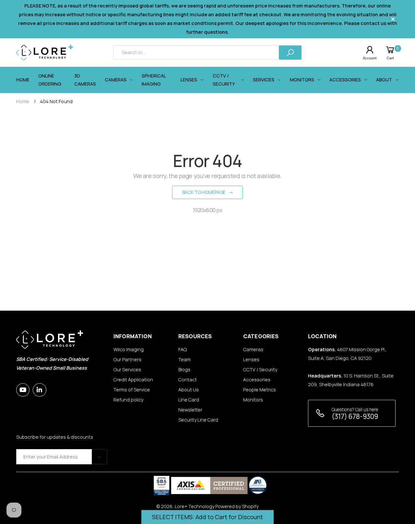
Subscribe (99, 456)
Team (184, 359)
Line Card (188, 400)
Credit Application (133, 379)
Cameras (253, 349)
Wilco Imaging (128, 349)
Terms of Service (131, 390)
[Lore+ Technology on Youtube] (23, 390)
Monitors (253, 400)
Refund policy (128, 400)
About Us (188, 390)
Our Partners (127, 359)
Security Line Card (198, 420)
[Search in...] (290, 52)
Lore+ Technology (194, 506)
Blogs (184, 369)
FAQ (182, 349)
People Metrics (259, 390)
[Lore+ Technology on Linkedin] (39, 390)
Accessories (256, 379)
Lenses (251, 359)
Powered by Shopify (236, 506)
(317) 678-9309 (355, 416)
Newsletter (190, 410)
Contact (187, 379)
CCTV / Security (260, 369)
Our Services (127, 369)
